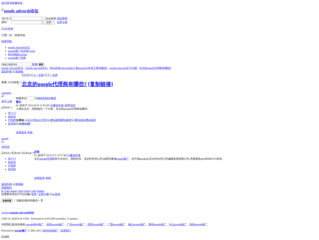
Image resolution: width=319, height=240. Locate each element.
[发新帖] (18, 71)
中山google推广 (178, 224)
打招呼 (12, 120)
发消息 (12, 123)
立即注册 (62, 22)
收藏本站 (17, 2)
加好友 (12, 116)
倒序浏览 (70, 105)
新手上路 (6, 101)
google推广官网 (17, 58)
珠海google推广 (198, 224)
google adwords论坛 (19, 47)
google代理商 (47, 158)
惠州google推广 (157, 224)
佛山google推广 (137, 224)
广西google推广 (116, 224)
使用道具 (21, 132)
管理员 (5, 147)
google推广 (122, 158)
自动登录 (51, 18)
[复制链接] (100, 84)
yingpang (6, 92)
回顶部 (5, 236)
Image (13, 191)
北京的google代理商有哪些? (155, 68)
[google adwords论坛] (19, 11)
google (4, 138)
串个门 (12, 113)
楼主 (18, 101)
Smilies (40, 191)
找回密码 (62, 18)
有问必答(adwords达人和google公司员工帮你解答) (78, 68)
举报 (30, 132)
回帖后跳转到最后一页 (30, 200)
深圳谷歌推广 (50, 230)
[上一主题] (37, 75)
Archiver (6, 212)
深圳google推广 (55, 224)
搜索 (34, 64)
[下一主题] (51, 75)
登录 (34, 194)
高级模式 (6, 187)
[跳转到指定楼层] (45, 98)
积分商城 (17, 54)
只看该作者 (57, 105)
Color (7, 191)
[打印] (26, 75)
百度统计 (65, 230)
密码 (4, 22)
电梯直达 (21, 98)
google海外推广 (35, 224)
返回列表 (6, 71)
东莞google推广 (96, 224)
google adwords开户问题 (123, 68)
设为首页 (6, 2)
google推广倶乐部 (21, 51)
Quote (26, 191)
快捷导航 (6, 41)
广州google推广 (76, 224)
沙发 (37, 151)
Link (20, 191)
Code (33, 191)
